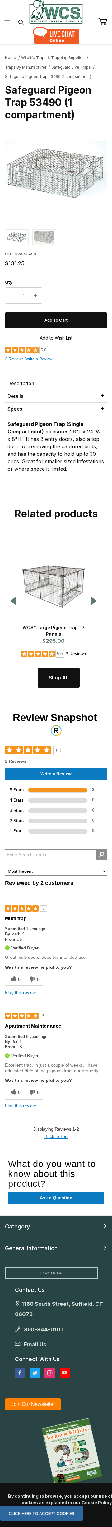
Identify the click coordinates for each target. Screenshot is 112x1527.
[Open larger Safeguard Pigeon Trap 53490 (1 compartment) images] (56, 172)
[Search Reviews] (101, 854)
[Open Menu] (7, 22)
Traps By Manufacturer (25, 67)
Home (10, 57)
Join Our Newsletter (33, 1404)
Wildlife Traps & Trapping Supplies (53, 57)
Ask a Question (56, 1197)
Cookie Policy (96, 1502)
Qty (8, 282)
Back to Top (56, 1136)
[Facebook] (20, 1373)
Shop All (58, 677)
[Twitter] (35, 1373)
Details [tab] (15, 396)
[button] (17, 237)
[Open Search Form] (21, 22)
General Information (31, 1248)
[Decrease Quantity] (11, 295)
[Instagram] (49, 1373)
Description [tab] (20, 383)
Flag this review (20, 992)
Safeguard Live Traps (71, 67)
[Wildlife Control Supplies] (56, 12)
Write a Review (38, 359)
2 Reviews (14, 359)
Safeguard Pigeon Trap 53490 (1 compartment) (48, 76)
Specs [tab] (14, 409)
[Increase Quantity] (36, 295)
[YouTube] (65, 1373)
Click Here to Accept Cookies (41, 1513)
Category (17, 1226)
